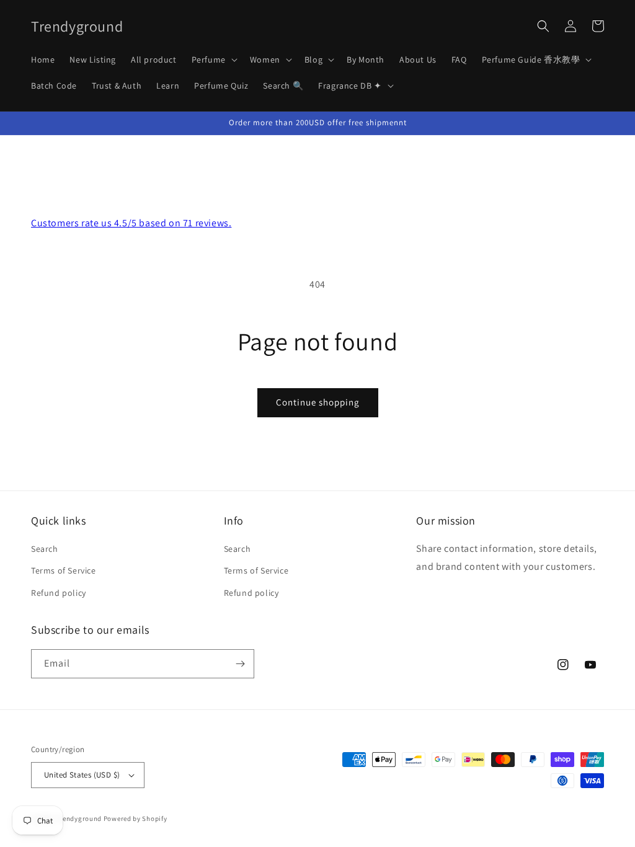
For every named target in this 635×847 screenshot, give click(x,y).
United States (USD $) (82, 774)
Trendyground (79, 818)
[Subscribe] (240, 663)
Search (44, 548)
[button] (213, 60)
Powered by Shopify (135, 818)
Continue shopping (318, 402)
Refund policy (58, 592)
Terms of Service (63, 570)
